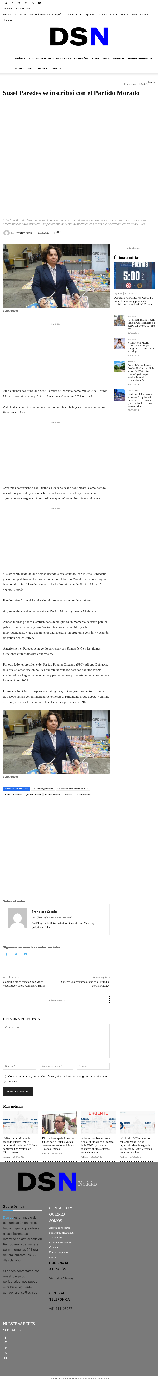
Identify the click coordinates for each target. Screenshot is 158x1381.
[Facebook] (12, 3)
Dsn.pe (8, 1217)
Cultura (144, 14)
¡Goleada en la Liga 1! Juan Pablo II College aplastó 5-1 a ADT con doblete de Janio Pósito (141, 324)
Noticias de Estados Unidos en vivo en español (39, 14)
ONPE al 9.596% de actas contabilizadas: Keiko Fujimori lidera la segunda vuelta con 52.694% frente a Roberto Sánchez (136, 1145)
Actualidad (72, 14)
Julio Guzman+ (34, 794)
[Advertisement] (79, 154)
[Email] (151, 232)
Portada (68, 794)
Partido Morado (52, 794)
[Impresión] (141, 232)
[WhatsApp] (132, 232)
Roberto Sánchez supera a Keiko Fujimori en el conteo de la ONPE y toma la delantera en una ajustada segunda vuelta (97, 1145)
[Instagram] (19, 3)
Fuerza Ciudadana (13, 794)
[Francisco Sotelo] (7, 233)
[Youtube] (39, 3)
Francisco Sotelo (24, 233)
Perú (134, 14)
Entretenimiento (106, 14)
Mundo (125, 14)
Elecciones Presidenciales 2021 (72, 788)
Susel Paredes (84, 794)
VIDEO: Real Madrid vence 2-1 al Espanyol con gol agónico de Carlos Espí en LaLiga (141, 347)
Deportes (89, 14)
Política (7, 14)
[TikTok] (26, 3)
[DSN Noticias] (79, 38)
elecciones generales (42, 788)
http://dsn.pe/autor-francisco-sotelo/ (52, 917)
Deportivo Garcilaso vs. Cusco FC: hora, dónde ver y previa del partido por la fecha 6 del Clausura (134, 301)
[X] (32, 3)
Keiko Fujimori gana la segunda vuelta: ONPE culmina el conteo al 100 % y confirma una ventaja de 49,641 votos (20, 1145)
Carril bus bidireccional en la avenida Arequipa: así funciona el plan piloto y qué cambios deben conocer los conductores (141, 400)
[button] (6, 2)
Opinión (7, 20)
